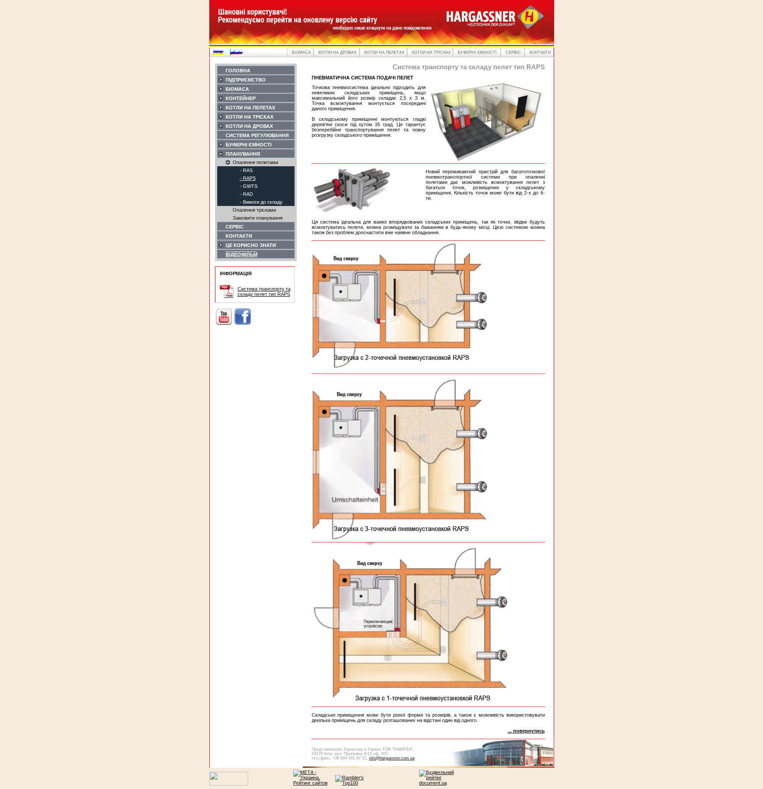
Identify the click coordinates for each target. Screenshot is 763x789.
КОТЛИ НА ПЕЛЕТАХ (250, 107)
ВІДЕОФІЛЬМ (241, 254)
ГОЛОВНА (238, 70)
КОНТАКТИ (239, 236)
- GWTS (248, 186)
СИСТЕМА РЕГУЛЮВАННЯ (257, 135)
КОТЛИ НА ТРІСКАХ (249, 117)
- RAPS (248, 178)
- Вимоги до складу (261, 202)
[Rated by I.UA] (228, 783)
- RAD (246, 194)
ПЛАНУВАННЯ (243, 154)
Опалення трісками (254, 210)
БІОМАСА (237, 89)
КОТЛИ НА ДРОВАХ (249, 126)
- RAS (246, 170)
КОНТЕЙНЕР (241, 98)
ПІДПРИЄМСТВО (246, 79)
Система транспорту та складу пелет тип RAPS (264, 291)
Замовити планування (258, 218)
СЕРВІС (235, 226)
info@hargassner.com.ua (392, 758)
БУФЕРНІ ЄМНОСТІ (249, 144)
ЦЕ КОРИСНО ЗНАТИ (251, 245)
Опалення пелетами (255, 162)
